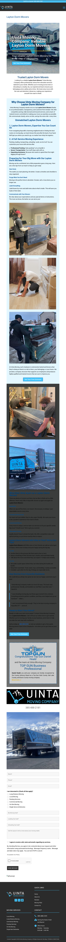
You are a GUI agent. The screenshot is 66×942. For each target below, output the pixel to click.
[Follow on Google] (19, 900)
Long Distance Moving (13, 919)
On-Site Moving (14, 804)
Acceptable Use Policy (13, 854)
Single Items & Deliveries (17, 807)
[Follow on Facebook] (16, 900)
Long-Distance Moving (16, 794)
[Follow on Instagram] (22, 900)
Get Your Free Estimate (22, 63)
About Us (37, 897)
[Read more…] (16, 680)
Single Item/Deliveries (13, 929)
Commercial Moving (15, 802)
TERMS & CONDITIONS (53, 939)
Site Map (45, 939)
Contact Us (37, 905)
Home (36, 894)
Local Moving (13, 796)
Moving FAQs (38, 902)
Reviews (36, 900)
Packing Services (14, 799)
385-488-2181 (33, 707)
